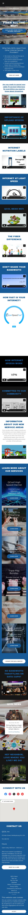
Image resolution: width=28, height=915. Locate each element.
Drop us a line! (14, 867)
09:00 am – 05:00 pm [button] (15, 847)
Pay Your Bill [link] (14, 880)
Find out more (14, 75)
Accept (14, 911)
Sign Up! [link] (14, 878)
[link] (14, 722)
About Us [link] (14, 890)
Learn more (14, 498)
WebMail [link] (14, 882)
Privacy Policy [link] (14, 886)
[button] (3, 3)
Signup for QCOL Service (14, 661)
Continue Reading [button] (14, 732)
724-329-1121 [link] (14, 8)
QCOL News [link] (14, 876)
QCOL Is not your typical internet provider (14, 30)
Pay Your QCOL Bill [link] (14, 892)
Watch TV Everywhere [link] (14, 884)
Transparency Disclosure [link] (14, 888)
